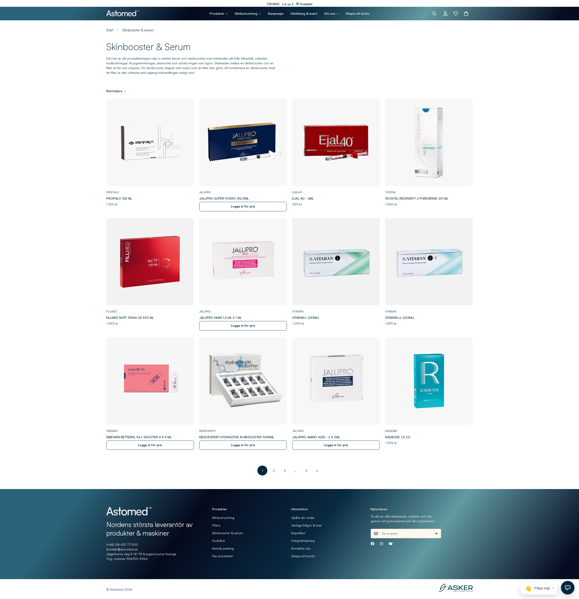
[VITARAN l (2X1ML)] (336, 261)
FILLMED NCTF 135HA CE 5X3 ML (130, 317)
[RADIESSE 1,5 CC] (429, 381)
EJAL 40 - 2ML (303, 198)
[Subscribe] (436, 533)
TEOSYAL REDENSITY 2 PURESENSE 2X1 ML (416, 198)
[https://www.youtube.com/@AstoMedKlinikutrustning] (390, 543)
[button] (466, 13)
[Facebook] (372, 543)
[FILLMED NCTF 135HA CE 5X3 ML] (150, 261)
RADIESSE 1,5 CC (397, 437)
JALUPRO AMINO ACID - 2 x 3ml (316, 437)
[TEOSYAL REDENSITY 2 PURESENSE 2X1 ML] (429, 142)
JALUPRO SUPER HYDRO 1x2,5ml (224, 198)
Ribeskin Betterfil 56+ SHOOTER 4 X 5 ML (139, 437)
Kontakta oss (301, 548)
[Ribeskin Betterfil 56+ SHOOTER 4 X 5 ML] (150, 381)
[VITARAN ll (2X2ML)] (429, 261)
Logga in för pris (243, 206)
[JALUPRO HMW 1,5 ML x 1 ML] (243, 261)
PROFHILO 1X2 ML (119, 198)
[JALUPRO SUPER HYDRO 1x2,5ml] (243, 142)
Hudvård (218, 541)
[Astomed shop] (122, 13)
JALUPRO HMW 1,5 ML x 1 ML (220, 317)
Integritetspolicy (303, 541)
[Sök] (434, 14)
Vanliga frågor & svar (306, 525)
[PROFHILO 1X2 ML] (150, 142)
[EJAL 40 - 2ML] (336, 142)
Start (110, 30)
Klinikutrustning (223, 518)
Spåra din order (303, 518)
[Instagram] (381, 543)
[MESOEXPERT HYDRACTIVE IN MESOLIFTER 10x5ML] (243, 381)
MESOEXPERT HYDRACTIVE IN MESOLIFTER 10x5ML (236, 437)
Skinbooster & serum (227, 533)
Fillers (216, 525)
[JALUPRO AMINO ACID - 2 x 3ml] (336, 381)
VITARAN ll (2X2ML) (399, 317)
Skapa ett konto (303, 556)
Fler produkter (222, 556)
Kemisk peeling (223, 548)
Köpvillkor (298, 533)
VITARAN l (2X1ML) (305, 317)
